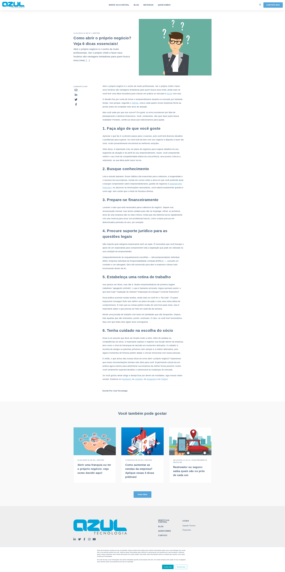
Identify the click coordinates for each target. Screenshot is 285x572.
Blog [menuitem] (136, 5)
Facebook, (127, 379)
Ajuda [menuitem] (185, 521)
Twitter (164, 379)
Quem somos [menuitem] (164, 5)
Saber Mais (142, 494)
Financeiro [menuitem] (186, 530)
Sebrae (135, 103)
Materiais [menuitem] (148, 5)
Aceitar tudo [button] (168, 567)
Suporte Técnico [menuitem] (188, 526)
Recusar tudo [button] (181, 567)
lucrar (169, 94)
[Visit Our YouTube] (94, 539)
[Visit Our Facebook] (84, 539)
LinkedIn (139, 379)
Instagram (151, 379)
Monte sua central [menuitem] (119, 5)
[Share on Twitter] (76, 99)
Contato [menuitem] (162, 535)
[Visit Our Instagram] (89, 539)
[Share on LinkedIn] (76, 95)
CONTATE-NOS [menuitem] (273, 5)
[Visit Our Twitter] (79, 539)
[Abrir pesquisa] (260, 5)
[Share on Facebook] (76, 104)
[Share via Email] (76, 90)
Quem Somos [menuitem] (164, 531)
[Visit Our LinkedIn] (74, 539)
